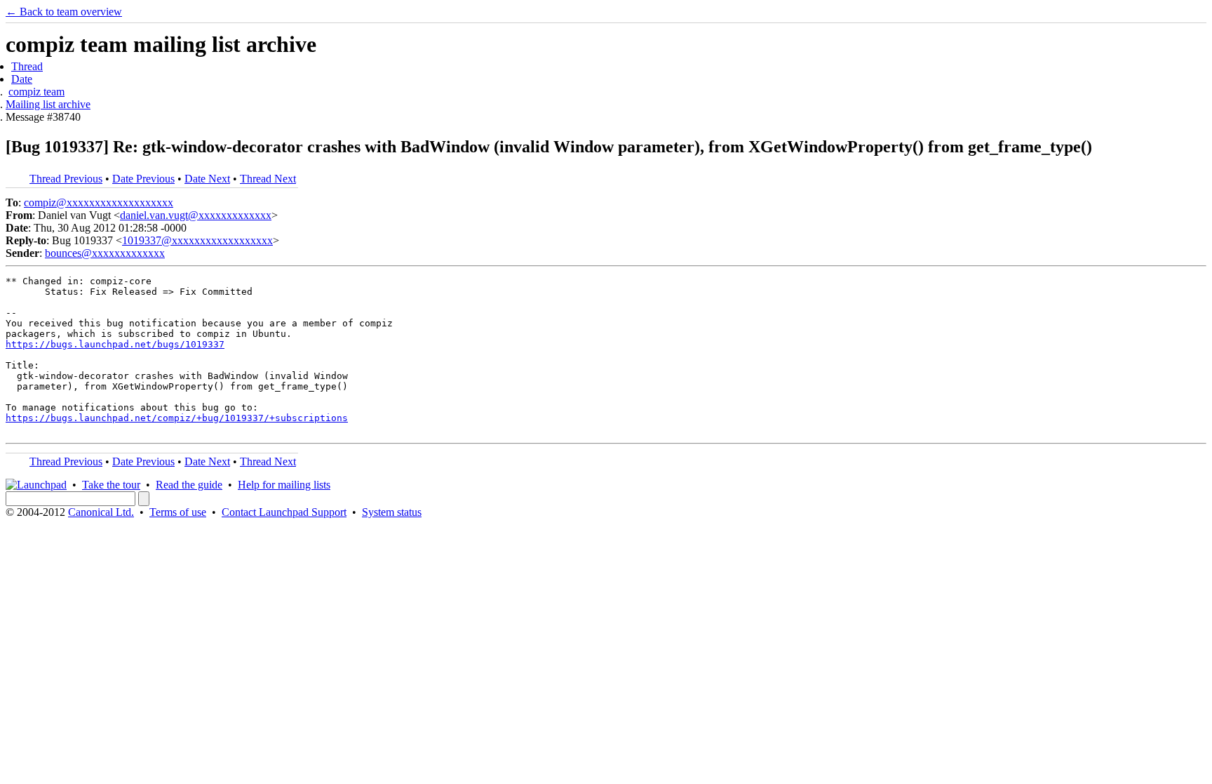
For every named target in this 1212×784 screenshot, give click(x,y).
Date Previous (143, 179)
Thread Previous (65, 179)
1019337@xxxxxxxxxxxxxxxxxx (197, 240)
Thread (27, 66)
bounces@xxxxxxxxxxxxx (105, 253)
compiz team (36, 92)
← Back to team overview (64, 12)
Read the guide (189, 485)
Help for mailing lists (284, 485)
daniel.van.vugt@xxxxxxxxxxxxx (195, 215)
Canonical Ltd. (101, 512)
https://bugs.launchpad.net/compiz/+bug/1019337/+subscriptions (177, 418)
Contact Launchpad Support (284, 512)
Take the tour (111, 485)
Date (21, 79)
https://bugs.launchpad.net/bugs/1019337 (115, 344)
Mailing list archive (48, 104)
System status (392, 512)
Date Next (207, 179)
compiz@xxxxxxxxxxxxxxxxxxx (98, 202)
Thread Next (268, 179)
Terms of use (177, 512)
